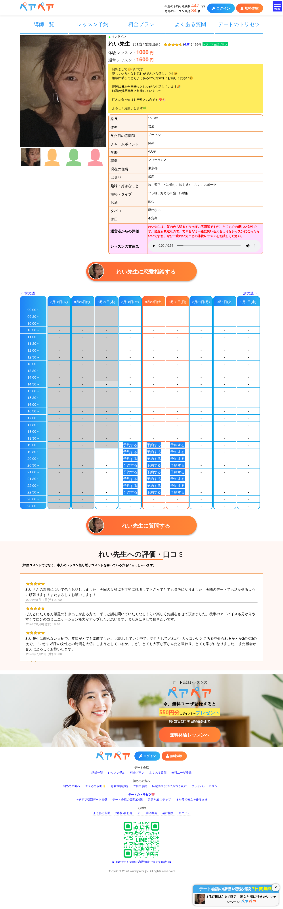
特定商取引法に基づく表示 (169, 786)
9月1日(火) (225, 301)
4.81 (187, 44)
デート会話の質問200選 (127, 799)
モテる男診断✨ (95, 786)
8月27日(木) (106, 301)
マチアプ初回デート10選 (91, 799)
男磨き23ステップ (159, 799)
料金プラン (141, 24)
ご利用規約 (140, 786)
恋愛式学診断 (119, 786)
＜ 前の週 (27, 293)
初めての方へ (71, 786)
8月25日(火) (59, 301)
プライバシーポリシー (205, 786)
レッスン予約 (92, 24)
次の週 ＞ (250, 293)
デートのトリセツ (239, 24)
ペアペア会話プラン (215, 44)
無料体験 (252, 8)
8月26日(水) (83, 301)
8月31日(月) (201, 301)
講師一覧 (44, 24)
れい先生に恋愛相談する (146, 271)
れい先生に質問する (146, 525)
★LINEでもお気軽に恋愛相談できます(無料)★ (142, 862)
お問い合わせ (123, 813)
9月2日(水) (248, 301)
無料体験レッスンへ (190, 734)
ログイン (223, 8)
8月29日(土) (154, 301)
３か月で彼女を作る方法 (191, 799)
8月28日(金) (130, 301)
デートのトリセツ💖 (141, 794)
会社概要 (168, 813)
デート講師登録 (147, 813)
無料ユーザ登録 (181, 772)
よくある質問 (190, 24)
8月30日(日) (177, 301)
